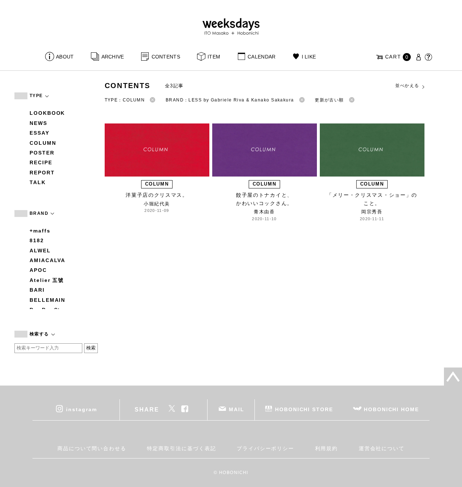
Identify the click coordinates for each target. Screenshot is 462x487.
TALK (38, 182)
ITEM (214, 57)
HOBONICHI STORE (304, 409)
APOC (38, 270)
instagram (81, 409)
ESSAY (39, 133)
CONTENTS (166, 57)
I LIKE (309, 57)
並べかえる (407, 85)
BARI (37, 290)
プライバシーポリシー (265, 448)
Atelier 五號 (47, 280)
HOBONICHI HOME (391, 409)
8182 (37, 240)
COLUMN (43, 143)
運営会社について (382, 448)
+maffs (40, 231)
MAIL (236, 409)
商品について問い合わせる (91, 448)
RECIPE (41, 162)
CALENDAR (261, 57)
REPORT (42, 172)
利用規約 (326, 448)
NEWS (38, 123)
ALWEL (40, 250)
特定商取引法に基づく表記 (181, 448)
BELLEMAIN (47, 300)
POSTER (42, 153)
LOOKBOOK (47, 113)
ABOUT (65, 57)
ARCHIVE (112, 57)
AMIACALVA (47, 260)
